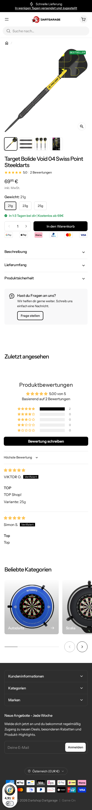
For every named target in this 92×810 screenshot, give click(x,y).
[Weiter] (82, 646)
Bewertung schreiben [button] (46, 441)
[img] (14, 470)
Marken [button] (14, 700)
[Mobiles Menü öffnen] (7, 19)
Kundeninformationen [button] (26, 676)
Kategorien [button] (17, 688)
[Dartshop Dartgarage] (46, 19)
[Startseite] (6, 43)
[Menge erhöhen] (26, 226)
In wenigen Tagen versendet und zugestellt (46, 8)
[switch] (10, 803)
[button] (46, 252)
